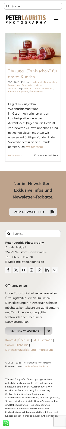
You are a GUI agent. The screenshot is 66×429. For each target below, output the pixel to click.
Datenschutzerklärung (20, 349)
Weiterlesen (14, 155)
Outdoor (12, 88)
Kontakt (10, 340)
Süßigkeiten (22, 91)
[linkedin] (47, 270)
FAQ (36, 340)
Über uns (24, 340)
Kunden (12, 91)
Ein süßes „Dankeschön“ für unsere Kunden (32, 74)
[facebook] (8, 270)
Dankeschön (47, 88)
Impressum (45, 349)
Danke (37, 88)
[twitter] (16, 270)
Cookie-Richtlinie (16, 345)
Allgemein (38, 82)
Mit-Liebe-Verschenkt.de (35, 366)
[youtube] (24, 270)
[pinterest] (39, 270)
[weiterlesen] (34, 147)
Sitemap (46, 340)
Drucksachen (50, 82)
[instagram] (31, 270)
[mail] (55, 270)
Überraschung (36, 91)
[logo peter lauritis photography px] (25, 16)
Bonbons (28, 88)
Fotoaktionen (14, 85)
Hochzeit (37, 85)
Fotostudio (27, 85)
